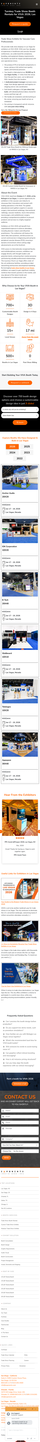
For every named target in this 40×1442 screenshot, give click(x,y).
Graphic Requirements (7, 1249)
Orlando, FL (4, 1196)
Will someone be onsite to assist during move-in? (20, 1047)
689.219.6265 (32, 1394)
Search (20, 422)
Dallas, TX (4, 1200)
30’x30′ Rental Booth (7, 1297)
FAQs (26, 1355)
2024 (12, 452)
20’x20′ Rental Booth (7, 1285)
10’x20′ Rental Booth (7, 1277)
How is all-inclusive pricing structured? (21, 1059)
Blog (2, 1329)
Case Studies (5, 1321)
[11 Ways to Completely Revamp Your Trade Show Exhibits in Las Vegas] (20, 931)
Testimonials (5, 1325)
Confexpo (4, 1350)
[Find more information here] (22, 1423)
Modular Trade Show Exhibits (10, 1228)
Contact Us (4, 1336)
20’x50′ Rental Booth (7, 1293)
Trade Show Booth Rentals (9, 1221)
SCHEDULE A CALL (10, 113)
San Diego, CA (5, 1192)
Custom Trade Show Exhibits (10, 1225)
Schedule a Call (20, 1084)
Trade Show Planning (7, 1360)
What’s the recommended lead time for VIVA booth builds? (20, 1041)
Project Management (7, 1261)
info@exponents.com (8, 1385)
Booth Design (5, 1245)
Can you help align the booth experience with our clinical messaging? (18, 1064)
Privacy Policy (5, 1366)
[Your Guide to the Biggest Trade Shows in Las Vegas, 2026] (20, 889)
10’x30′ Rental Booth (7, 1281)
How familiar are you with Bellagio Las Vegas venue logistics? (19, 1035)
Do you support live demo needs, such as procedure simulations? (19, 1029)
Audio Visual (5, 1253)
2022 (20, 458)
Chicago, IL (4, 1204)
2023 (27, 452)
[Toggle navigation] (37, 4)
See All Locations (6, 1208)
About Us (4, 1309)
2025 (27, 446)
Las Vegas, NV (5, 1189)
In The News (5, 1333)
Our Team (4, 1313)
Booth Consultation (7, 1241)
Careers (26, 1360)
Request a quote (20, 24)
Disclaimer (22, 1366)
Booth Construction (7, 1257)
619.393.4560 (18, 1383)
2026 (12, 446)
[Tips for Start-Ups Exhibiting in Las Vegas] (20, 973)
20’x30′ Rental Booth (7, 1289)
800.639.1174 (6, 1383)
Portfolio (4, 1317)
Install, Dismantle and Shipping (10, 1264)
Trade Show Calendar (7, 1355)
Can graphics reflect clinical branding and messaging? (19, 1054)
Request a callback (20, 382)
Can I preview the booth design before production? (19, 1022)
